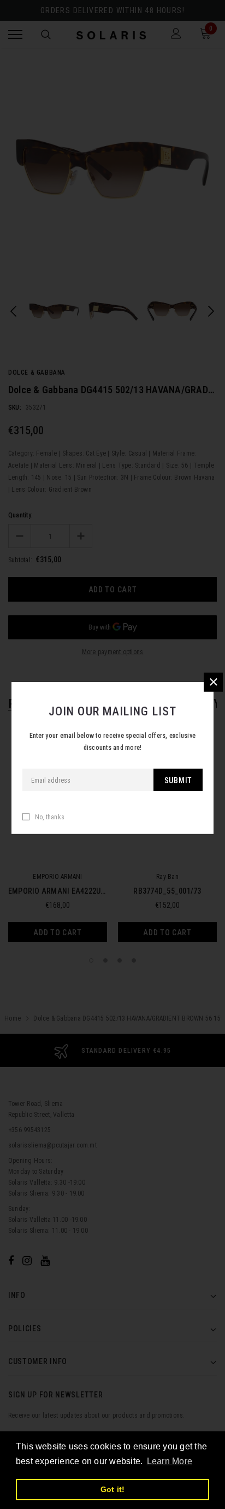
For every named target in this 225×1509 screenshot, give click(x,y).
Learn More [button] (169, 1461)
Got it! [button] (112, 1489)
